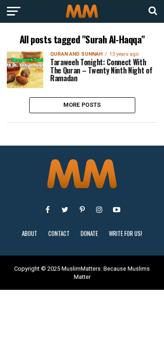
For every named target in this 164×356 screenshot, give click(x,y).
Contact (59, 233)
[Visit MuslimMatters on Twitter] (65, 209)
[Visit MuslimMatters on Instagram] (99, 209)
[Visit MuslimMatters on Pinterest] (82, 209)
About (29, 233)
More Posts (82, 104)
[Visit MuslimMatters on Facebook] (47, 209)
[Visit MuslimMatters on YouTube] (116, 209)
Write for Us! (125, 233)
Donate (89, 233)
